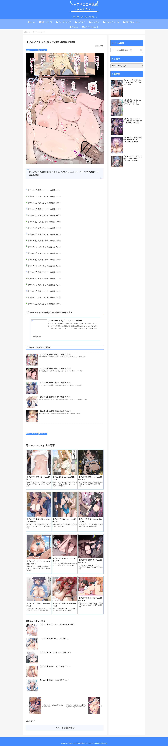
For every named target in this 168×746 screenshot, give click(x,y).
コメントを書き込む (65, 727)
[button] (141, 50)
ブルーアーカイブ (32, 50)
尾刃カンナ (44, 50)
